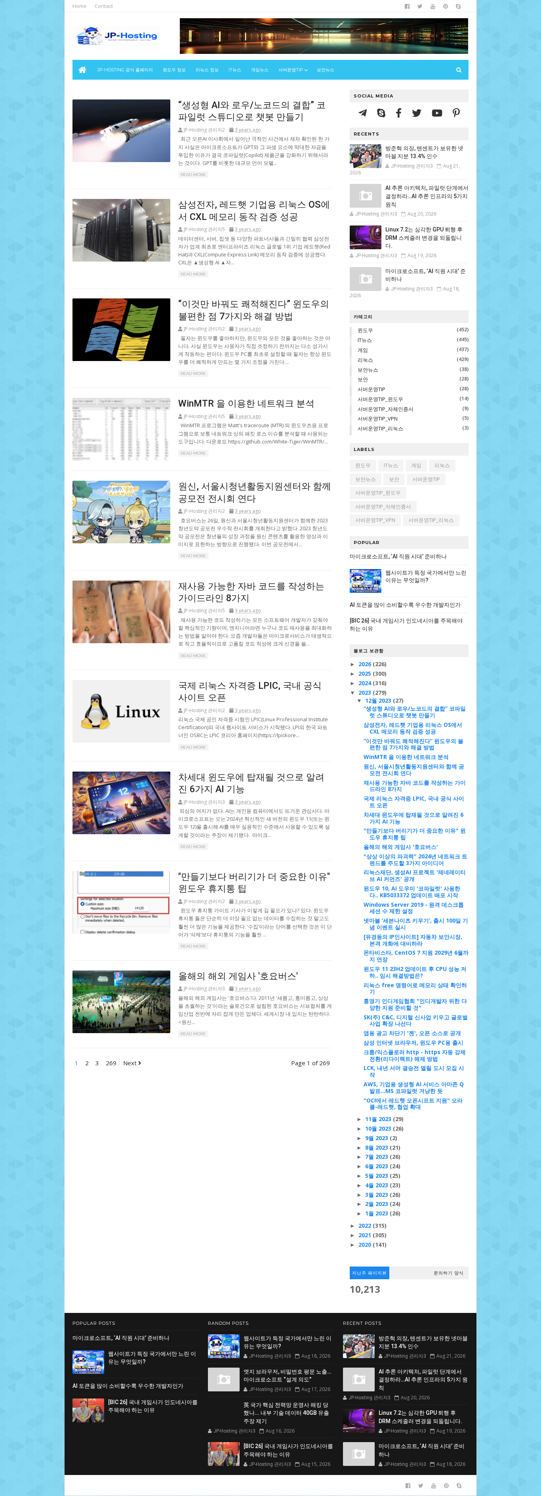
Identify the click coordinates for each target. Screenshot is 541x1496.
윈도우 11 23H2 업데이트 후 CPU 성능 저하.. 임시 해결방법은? (415, 972)
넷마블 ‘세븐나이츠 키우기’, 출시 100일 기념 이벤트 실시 (416, 924)
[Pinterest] (456, 112)
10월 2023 (379, 1128)
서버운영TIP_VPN (378, 418)
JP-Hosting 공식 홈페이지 (125, 70)
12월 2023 (379, 700)
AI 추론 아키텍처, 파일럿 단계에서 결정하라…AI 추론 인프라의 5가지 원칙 (427, 196)
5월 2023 (377, 1175)
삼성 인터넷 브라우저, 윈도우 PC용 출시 (413, 1042)
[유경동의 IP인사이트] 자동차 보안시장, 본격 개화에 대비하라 (413, 940)
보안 (363, 379)
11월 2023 (379, 1119)
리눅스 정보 (207, 70)
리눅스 (365, 359)
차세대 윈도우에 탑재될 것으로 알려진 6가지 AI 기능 (413, 818)
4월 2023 (377, 1185)
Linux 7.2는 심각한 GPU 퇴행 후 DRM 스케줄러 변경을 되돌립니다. (424, 237)
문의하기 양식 (449, 1273)
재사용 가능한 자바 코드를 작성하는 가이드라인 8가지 (415, 786)
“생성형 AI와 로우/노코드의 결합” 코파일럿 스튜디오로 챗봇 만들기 (415, 712)
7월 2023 (377, 1156)
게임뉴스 (260, 70)
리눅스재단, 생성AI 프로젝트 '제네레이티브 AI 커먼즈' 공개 (415, 875)
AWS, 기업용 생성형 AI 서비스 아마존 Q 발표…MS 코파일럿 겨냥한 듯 (414, 1087)
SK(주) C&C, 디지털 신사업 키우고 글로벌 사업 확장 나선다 (416, 1020)
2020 (365, 1244)
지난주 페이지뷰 (369, 1273)
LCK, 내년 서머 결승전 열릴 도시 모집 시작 (414, 1071)
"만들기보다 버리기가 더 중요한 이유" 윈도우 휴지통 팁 (415, 834)
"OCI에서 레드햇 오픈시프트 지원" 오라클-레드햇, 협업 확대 (413, 1104)
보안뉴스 (325, 70)
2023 (365, 692)
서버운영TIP (371, 389)
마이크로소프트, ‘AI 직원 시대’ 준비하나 (398, 556)
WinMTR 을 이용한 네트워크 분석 (246, 403)
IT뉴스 (235, 70)
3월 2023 (377, 1194)
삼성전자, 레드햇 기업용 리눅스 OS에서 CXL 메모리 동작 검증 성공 (413, 728)
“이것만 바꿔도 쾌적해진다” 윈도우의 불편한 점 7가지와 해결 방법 (413, 744)
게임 (363, 349)
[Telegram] (363, 112)
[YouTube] (438, 112)
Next (130, 1063)
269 (111, 1063)
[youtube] (433, 6)
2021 (365, 1235)
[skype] (458, 6)
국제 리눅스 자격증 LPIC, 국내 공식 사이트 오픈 (414, 802)
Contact (104, 6)
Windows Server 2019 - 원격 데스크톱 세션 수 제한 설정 (414, 908)
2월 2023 (377, 1203)
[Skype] (382, 112)
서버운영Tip (290, 70)
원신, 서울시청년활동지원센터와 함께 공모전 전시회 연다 (414, 769)
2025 (365, 673)
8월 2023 (377, 1147)
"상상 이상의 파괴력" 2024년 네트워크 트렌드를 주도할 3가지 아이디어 (415, 859)
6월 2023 (377, 1166)
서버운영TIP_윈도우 (380, 399)
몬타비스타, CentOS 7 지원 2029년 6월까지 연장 (416, 956)
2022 (365, 1225)
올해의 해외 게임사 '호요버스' (238, 976)
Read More (193, 174)
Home (79, 6)
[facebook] (407, 6)
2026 (365, 664)
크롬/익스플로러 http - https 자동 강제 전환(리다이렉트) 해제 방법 (415, 1055)
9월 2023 (377, 1138)
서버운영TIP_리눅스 (380, 428)
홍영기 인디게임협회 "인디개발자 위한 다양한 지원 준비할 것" (415, 1004)
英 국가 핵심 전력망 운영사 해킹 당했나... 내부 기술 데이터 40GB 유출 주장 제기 (286, 1413)
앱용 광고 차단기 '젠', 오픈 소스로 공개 (412, 1033)
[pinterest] (445, 6)
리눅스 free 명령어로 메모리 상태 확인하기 (415, 988)
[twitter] (420, 6)
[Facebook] (400, 112)
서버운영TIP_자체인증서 (385, 409)
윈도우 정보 (174, 70)
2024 (365, 683)
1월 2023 (377, 1213)
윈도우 (365, 330)
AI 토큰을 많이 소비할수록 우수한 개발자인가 (405, 605)
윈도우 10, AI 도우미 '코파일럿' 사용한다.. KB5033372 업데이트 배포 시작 (412, 892)
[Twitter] (418, 112)
